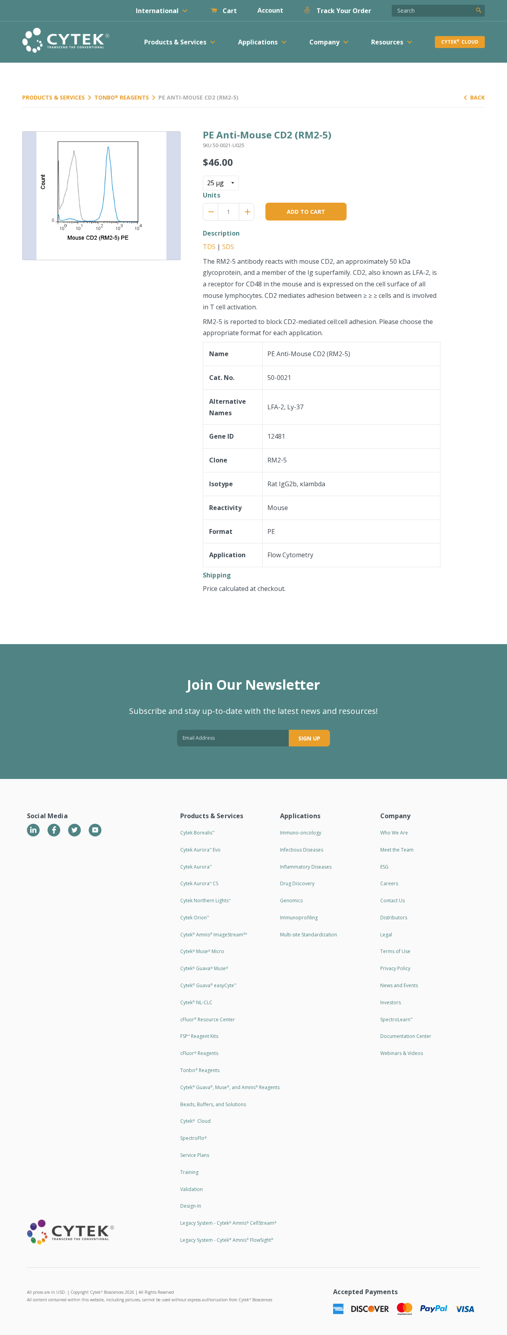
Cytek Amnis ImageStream (213, 934)
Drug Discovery (297, 883)
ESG (384, 866)
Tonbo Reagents (121, 97)
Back (477, 97)
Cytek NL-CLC (196, 1002)
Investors (390, 1002)
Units (211, 195)
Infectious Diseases (301, 849)
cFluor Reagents (199, 1053)
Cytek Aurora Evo (200, 849)
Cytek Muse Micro (202, 951)
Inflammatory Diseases (306, 866)
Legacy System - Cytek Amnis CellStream (228, 1223)
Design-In (190, 1206)
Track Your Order (343, 10)
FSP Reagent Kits (199, 1036)
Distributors (393, 917)
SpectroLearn (396, 1019)
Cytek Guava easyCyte (208, 985)
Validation (191, 1189)
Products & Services (53, 97)
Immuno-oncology (300, 832)
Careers (389, 883)
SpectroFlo (193, 1138)
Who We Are (394, 832)
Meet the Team (397, 849)
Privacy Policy (395, 968)
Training (189, 1172)
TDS (209, 246)
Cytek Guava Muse (204, 968)
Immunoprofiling (299, 917)
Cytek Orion (194, 917)
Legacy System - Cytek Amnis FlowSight (226, 1240)
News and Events (399, 985)
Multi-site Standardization (308, 934)
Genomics (291, 900)
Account (270, 10)
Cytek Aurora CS (199, 883)
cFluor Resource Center (207, 1019)
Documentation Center (405, 1036)
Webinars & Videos (401, 1053)
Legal (386, 934)
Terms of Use (395, 951)
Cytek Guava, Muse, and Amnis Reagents (230, 1087)
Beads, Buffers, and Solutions (213, 1104)
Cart (229, 10)
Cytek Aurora (196, 866)
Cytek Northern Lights (205, 900)
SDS (228, 246)
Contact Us (392, 900)
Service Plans (194, 1155)
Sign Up (309, 738)
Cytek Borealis (197, 832)
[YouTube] (95, 830)
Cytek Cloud (459, 41)
